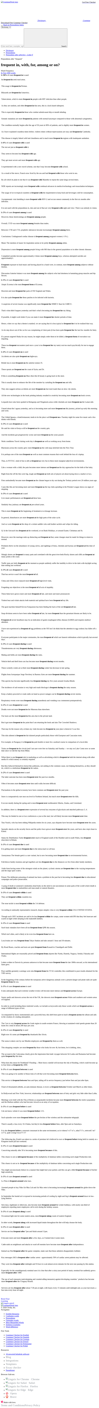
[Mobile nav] (2, 25)
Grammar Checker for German (17, 1339)
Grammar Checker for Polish (17, 1346)
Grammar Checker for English (17, 1335)
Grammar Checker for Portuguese (19, 1344)
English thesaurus (12, 1314)
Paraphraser (10, 1370)
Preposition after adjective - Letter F (19, 55)
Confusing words (12, 1316)
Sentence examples (13, 1325)
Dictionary (10, 50)
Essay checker (13, 1367)
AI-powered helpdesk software (17, 1354)
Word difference (12, 1327)
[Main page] (9, 2)
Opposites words (12, 1320)
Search (63, 46)
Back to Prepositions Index (13, 25)
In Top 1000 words (8, 73)
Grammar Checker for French (17, 1342)
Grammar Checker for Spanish (17, 1337)
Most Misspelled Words (15, 1322)
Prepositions (10, 53)
